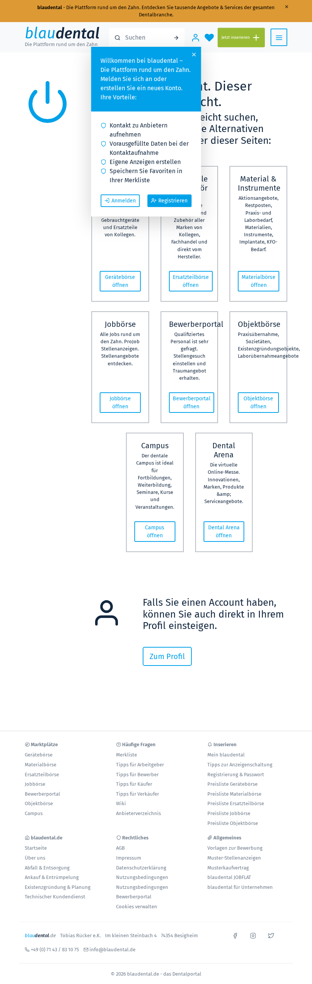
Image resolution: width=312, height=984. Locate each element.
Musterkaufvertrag (228, 868)
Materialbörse (40, 764)
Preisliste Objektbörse (232, 823)
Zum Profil (167, 656)
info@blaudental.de (112, 949)
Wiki (121, 803)
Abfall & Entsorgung (47, 868)
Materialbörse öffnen (258, 281)
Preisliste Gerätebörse (232, 784)
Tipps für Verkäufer (137, 794)
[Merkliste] (209, 37)
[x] (271, 935)
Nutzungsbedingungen (142, 877)
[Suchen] (176, 37)
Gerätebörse (39, 755)
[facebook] (235, 935)
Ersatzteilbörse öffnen (191, 281)
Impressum (128, 858)
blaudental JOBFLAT (229, 877)
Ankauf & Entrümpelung (52, 877)
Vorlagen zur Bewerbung (235, 848)
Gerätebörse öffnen (120, 281)
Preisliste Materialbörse (234, 794)
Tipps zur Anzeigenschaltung (239, 764)
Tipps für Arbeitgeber (140, 764)
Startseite (36, 848)
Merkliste (126, 755)
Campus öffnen (154, 531)
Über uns (35, 858)
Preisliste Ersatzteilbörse (235, 803)
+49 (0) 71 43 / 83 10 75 (55, 949)
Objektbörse (39, 803)
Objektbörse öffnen (258, 402)
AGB (120, 848)
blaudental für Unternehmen (240, 887)
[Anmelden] (195, 37)
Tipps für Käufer (134, 784)
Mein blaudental (226, 755)
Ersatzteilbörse (42, 774)
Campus (34, 813)
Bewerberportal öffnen (191, 402)
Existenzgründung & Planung (58, 887)
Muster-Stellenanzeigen (234, 858)
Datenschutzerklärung (141, 868)
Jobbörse (35, 784)
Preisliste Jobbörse (228, 813)
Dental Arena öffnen (224, 531)
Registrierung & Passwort (235, 774)
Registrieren (173, 200)
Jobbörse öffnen (120, 402)
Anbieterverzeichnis (138, 813)
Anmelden (123, 200)
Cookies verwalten (136, 906)
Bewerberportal (42, 794)
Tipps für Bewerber (137, 774)
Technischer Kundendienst (55, 897)
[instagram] (253, 935)
